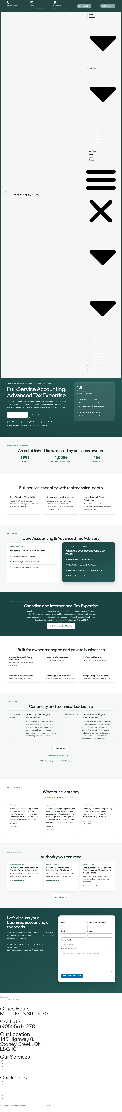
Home (91, 14)
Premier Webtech (61, 1106)
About (91, 157)
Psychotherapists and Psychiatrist (104, 139)
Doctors (95, 125)
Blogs (91, 154)
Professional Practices (92, 657)
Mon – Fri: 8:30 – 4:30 (24, 1013)
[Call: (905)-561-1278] (8, 2)
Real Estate (96, 131)
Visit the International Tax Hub (61, 626)
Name (63, 922)
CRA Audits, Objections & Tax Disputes (82, 565)
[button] (101, 195)
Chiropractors (97, 120)
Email (63, 931)
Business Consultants (100, 117)
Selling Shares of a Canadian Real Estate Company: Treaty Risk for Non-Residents (97, 870)
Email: (32, 5)
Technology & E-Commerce (58, 675)
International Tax (98, 65)
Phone (89, 931)
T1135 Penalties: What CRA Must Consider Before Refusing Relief (24, 868)
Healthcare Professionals (57, 657)
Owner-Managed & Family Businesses (20, 658)
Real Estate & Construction (21, 675)
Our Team (92, 151)
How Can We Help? (68, 949)
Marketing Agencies (99, 148)
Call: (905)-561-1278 (12, 5)
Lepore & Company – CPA (36, 1106)
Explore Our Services (40, 415)
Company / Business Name (97, 922)
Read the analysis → (17, 881)
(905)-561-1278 (17, 1026)
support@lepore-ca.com (37, 8)
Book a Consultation (17, 415)
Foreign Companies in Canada (96, 675)
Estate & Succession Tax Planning (81, 576)
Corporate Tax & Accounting (24, 556)
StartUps (95, 137)
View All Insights (61, 897)
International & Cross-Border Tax (80, 559)
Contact (91, 160)
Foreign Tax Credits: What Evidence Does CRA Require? (59, 868)
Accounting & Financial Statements (26, 562)
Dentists (95, 122)
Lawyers (95, 128)
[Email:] (31, 2)
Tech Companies (98, 142)
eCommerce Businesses (100, 145)
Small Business (97, 134)
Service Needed (67, 940)
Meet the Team (61, 748)
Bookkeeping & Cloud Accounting (25, 567)
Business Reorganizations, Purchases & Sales (85, 570)
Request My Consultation (72, 976)
